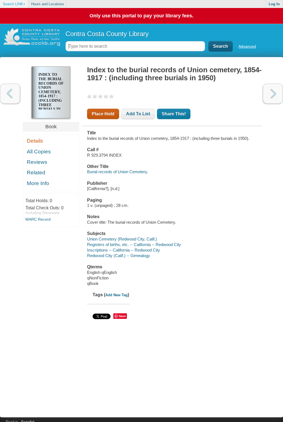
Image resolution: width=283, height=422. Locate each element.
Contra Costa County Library (107, 34)
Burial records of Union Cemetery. (117, 171)
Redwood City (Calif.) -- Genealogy (118, 255)
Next (273, 94)
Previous (10, 94)
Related (36, 172)
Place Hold (103, 113)
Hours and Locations (47, 4)
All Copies (39, 151)
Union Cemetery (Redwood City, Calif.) (122, 239)
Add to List (138, 113)
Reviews (37, 162)
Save (122, 316)
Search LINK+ (14, 4)
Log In (274, 4)
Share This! (174, 113)
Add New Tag (116, 295)
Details (35, 141)
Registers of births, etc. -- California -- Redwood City (134, 244)
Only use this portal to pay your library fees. (141, 15)
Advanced (247, 46)
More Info (38, 183)
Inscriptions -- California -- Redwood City (123, 250)
